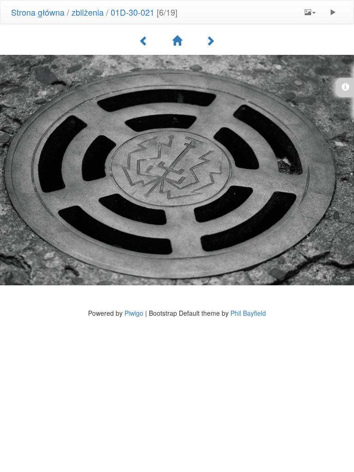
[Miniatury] (177, 40)
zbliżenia (87, 12)
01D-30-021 (132, 12)
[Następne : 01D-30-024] (210, 40)
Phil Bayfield (248, 313)
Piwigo (133, 313)
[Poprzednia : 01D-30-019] (143, 40)
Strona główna (38, 12)
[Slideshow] (333, 12)
